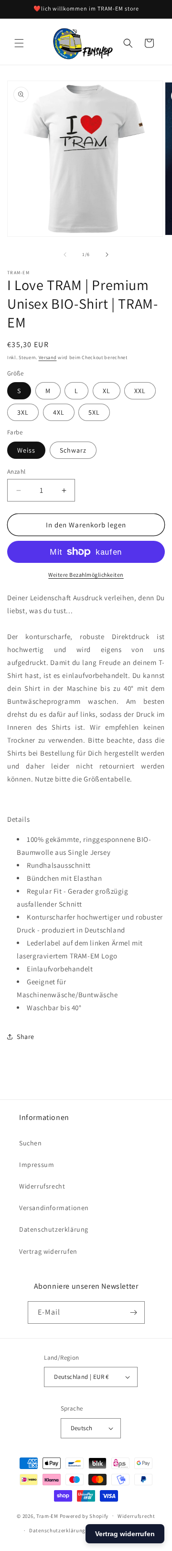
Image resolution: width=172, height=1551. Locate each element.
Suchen (30, 1143)
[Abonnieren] (133, 1312)
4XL (58, 412)
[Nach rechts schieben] (107, 254)
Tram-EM (47, 1515)
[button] (19, 43)
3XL (23, 412)
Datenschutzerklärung (53, 1229)
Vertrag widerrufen (48, 1251)
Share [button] (25, 1036)
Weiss (26, 450)
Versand (48, 357)
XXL (140, 390)
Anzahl (16, 471)
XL (106, 390)
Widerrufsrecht (42, 1186)
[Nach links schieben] (64, 254)
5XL (94, 412)
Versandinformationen (54, 1207)
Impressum (36, 1164)
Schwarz (73, 450)
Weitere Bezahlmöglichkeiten (86, 574)
